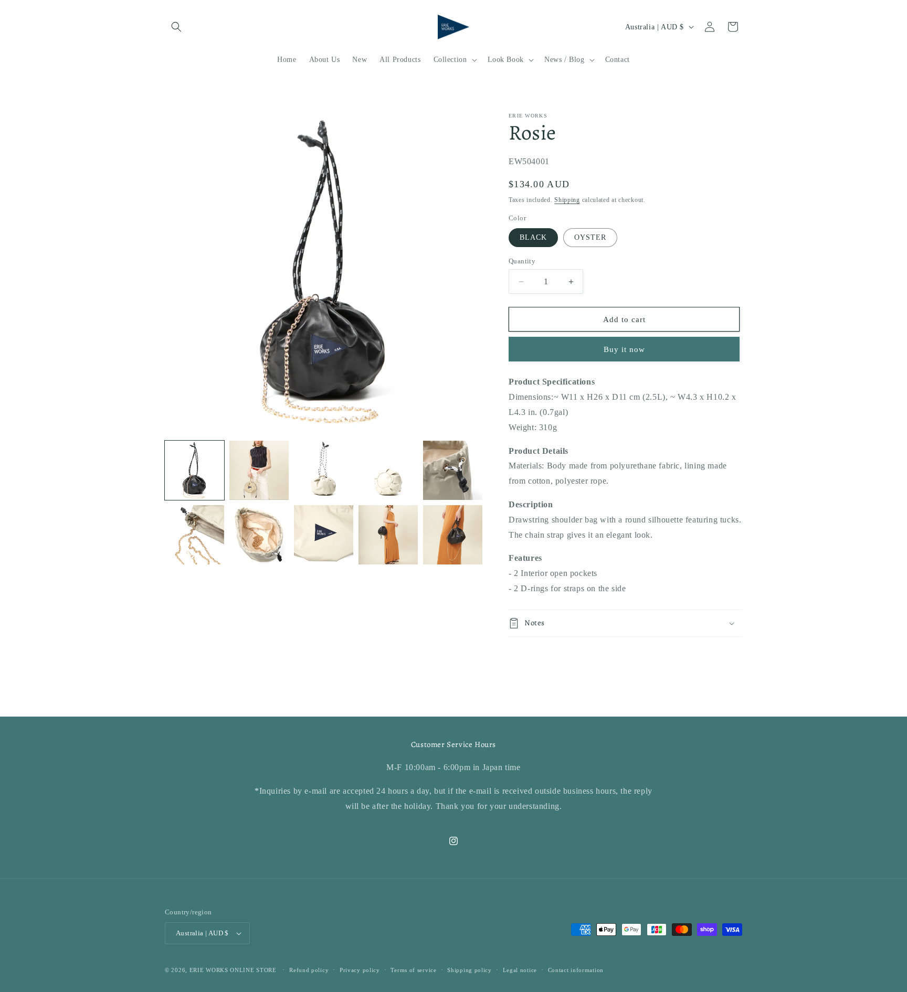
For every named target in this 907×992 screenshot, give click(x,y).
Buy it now (624, 349)
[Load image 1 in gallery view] (194, 470)
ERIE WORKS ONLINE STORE (233, 970)
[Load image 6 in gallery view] (452, 470)
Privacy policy (360, 970)
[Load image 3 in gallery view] (259, 470)
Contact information (576, 970)
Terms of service (413, 970)
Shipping (567, 200)
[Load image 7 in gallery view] (194, 534)
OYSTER (590, 237)
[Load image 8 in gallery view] (259, 534)
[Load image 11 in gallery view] (452, 534)
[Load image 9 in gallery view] (323, 534)
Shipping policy (469, 970)
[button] (176, 26)
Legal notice (520, 970)
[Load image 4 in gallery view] (323, 470)
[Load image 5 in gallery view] (388, 470)
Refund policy (309, 970)
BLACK (533, 237)
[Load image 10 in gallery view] (388, 534)
